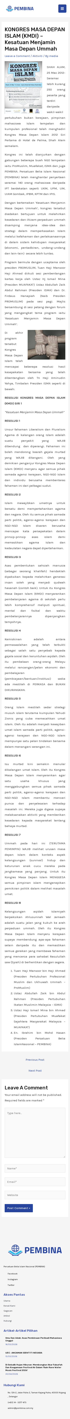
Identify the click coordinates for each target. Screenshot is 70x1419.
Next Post (35, 1070)
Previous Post (35, 1059)
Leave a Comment (17, 56)
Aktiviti (37, 56)
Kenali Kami (9, 1306)
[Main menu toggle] (62, 8)
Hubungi (8, 1321)
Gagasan (8, 1311)
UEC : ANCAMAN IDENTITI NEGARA (23, 1353)
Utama (7, 1301)
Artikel (7, 1316)
